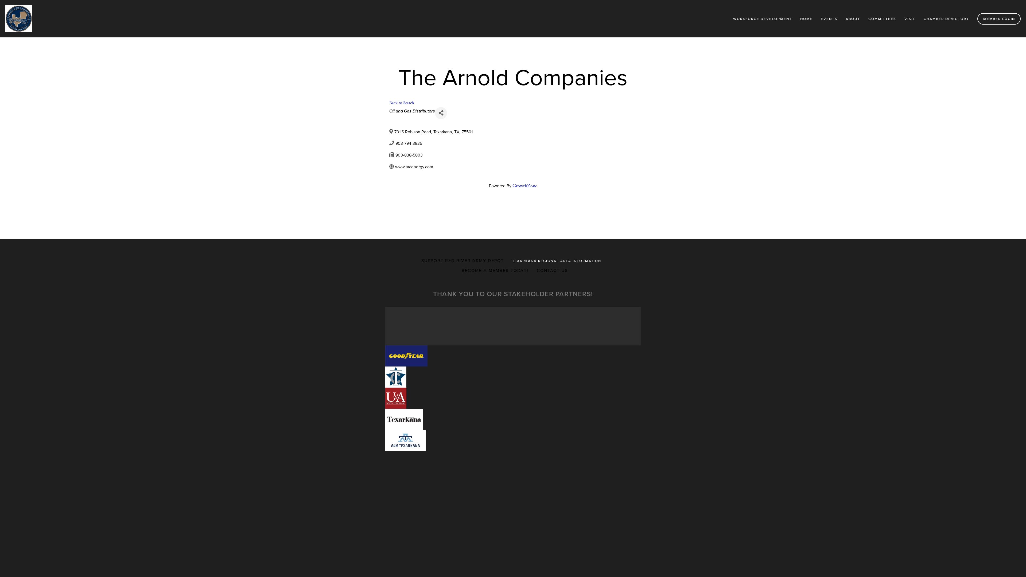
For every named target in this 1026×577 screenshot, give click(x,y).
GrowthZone (524, 186)
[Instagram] (517, 206)
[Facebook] (508, 206)
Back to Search (401, 103)
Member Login (999, 18)
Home (806, 18)
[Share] (441, 113)
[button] (406, 356)
